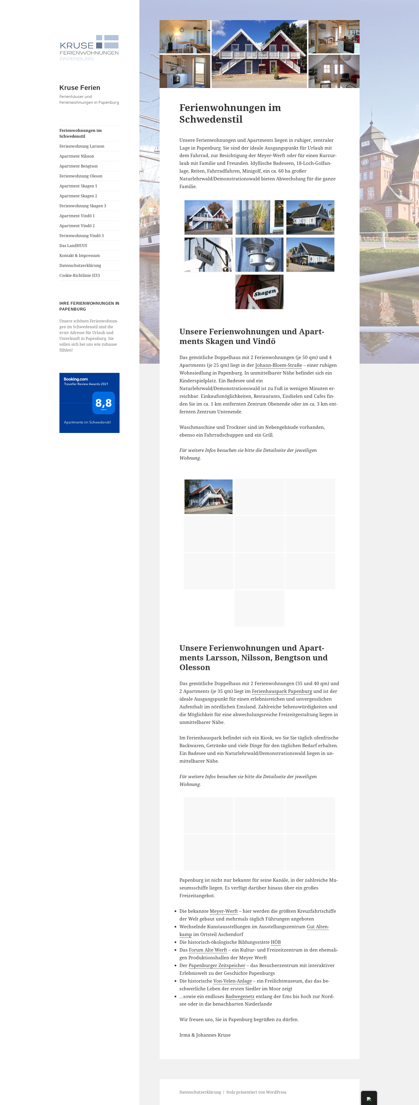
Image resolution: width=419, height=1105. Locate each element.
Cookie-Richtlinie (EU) (79, 275)
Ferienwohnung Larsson (81, 146)
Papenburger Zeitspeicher (217, 965)
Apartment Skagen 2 (78, 196)
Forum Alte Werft (208, 950)
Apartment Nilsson (76, 156)
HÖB (276, 942)
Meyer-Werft (224, 911)
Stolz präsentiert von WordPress (256, 1092)
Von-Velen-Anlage (232, 981)
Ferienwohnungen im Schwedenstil (80, 133)
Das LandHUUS (73, 245)
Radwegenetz (240, 996)
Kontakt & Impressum (79, 255)
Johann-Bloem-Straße (278, 365)
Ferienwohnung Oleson (80, 176)
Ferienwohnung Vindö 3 (81, 235)
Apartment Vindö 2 (77, 225)
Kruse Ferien (79, 87)
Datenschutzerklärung (80, 265)
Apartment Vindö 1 (77, 215)
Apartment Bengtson (78, 166)
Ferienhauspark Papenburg (282, 691)
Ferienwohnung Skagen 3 (82, 205)
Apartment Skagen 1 (78, 186)
